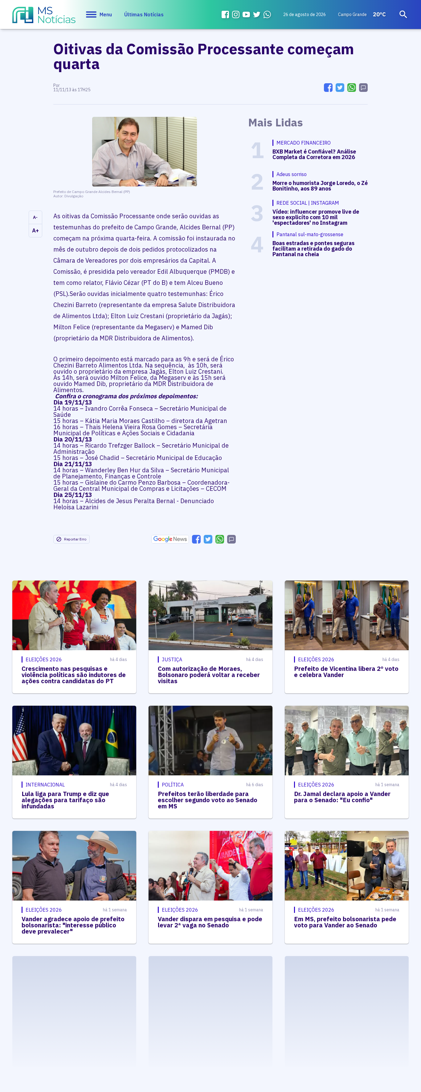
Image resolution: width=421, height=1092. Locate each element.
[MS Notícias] (44, 17)
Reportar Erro (75, 539)
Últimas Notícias (144, 14)
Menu (106, 14)
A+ (35, 230)
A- (35, 217)
